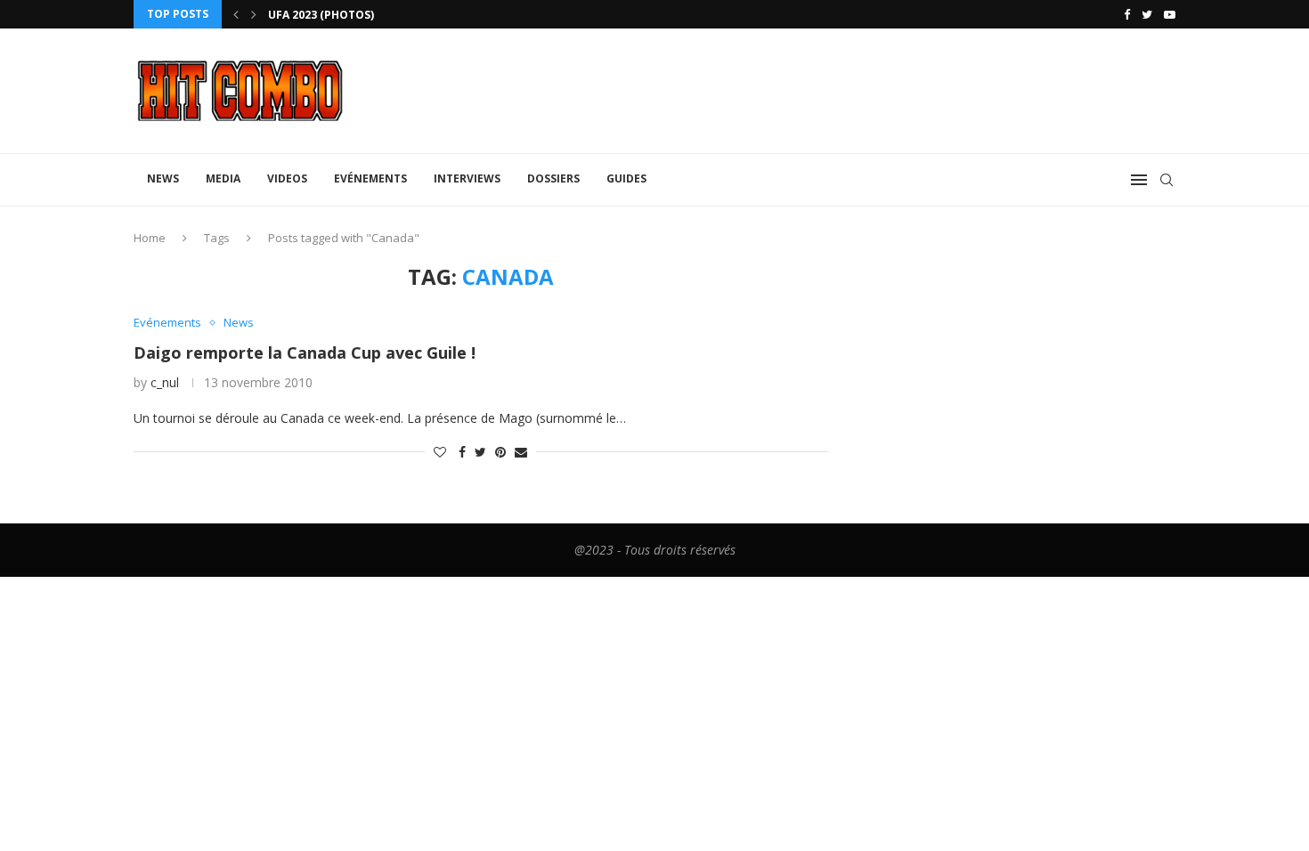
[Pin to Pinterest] (500, 451)
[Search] (1166, 180)
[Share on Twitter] (480, 451)
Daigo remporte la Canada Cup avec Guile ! (305, 352)
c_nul (164, 382)
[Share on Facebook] (462, 451)
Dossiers (553, 178)
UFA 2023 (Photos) (321, 14)
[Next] (254, 14)
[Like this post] (440, 451)
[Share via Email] (521, 451)
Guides (626, 178)
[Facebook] (1127, 14)
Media (223, 178)
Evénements (370, 178)
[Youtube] (1169, 14)
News (163, 178)
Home (150, 238)
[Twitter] (1147, 14)
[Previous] (236, 14)
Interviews (467, 178)
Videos (287, 178)
